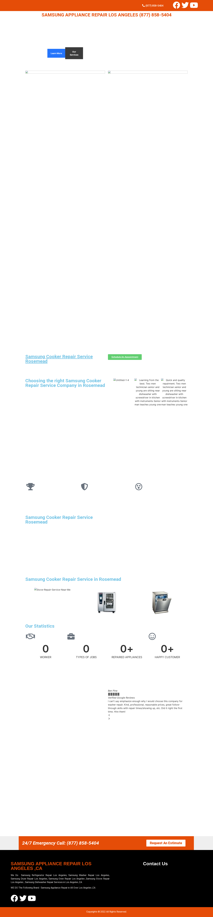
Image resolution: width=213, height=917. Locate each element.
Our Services (74, 53)
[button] (148, 715)
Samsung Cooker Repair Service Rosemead (59, 359)
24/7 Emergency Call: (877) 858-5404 (60, 843)
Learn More (56, 53)
